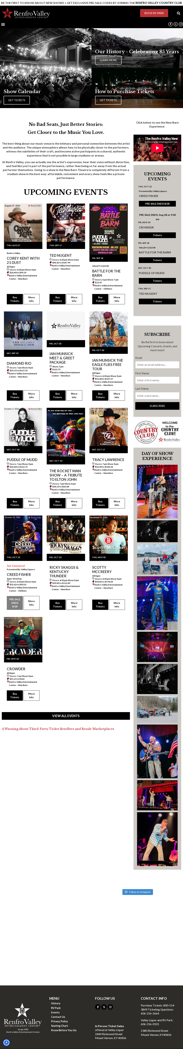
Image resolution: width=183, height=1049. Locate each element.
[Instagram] (181, 24)
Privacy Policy (59, 1021)
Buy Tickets (14, 299)
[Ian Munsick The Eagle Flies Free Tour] (108, 329)
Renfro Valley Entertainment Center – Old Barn (108, 287)
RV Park (56, 1007)
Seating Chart (59, 1025)
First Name (142, 373)
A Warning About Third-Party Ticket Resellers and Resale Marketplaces (58, 729)
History (55, 1003)
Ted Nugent (148, 293)
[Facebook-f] (170, 24)
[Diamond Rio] (23, 330)
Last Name (142, 388)
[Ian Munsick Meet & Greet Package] (66, 325)
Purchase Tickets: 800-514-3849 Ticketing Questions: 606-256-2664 (158, 1009)
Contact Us (58, 1016)
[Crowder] (23, 636)
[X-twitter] (104, 1007)
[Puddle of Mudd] (23, 427)
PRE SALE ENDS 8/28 (14, 603)
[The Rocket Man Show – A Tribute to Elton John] (66, 432)
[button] (179, 13)
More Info (31, 299)
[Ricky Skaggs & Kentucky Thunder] (66, 535)
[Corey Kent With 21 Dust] (23, 223)
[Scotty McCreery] (108, 535)
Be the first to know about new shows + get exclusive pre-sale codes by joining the (91, 2)
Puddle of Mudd (152, 273)
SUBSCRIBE (157, 405)
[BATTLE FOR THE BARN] (108, 229)
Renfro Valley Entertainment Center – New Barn (23, 277)
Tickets (157, 235)
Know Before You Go (63, 1030)
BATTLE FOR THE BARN (155, 252)
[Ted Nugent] (66, 223)
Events (55, 1012)
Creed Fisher (148, 195)
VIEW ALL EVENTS (66, 716)
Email (138, 357)
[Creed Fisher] (23, 535)
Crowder (146, 227)
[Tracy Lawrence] (108, 427)
